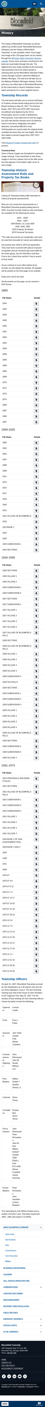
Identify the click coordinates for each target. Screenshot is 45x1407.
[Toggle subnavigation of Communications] (41, 1287)
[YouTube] (20, 1376)
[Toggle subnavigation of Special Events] (41, 1325)
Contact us (6, 1362)
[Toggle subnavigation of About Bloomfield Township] (41, 1227)
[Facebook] (4, 1376)
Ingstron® (30, 1386)
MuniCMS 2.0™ (6, 1386)
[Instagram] (25, 1376)
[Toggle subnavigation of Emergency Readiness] (41, 1319)
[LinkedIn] (14, 1376)
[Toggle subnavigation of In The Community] (41, 1332)
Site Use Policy (8, 1365)
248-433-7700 (11, 1353)
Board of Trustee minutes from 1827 (21, 143)
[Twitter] (9, 1376)
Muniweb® (22, 1386)
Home (3, 1359)
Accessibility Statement (12, 1368)
